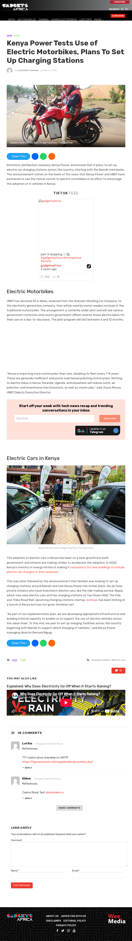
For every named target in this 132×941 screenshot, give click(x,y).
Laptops (86, 19)
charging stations (101, 660)
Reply (28, 768)
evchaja (91, 600)
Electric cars (119, 660)
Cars (9, 36)
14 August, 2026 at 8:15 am (47, 779)
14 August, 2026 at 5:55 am (49, 744)
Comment (16, 840)
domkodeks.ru (55, 792)
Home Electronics (64, 19)
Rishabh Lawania (28, 70)
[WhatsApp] (43, 156)
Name (15, 870)
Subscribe (119, 2)
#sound (46, 261)
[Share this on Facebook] (35, 156)
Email (76, 870)
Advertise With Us (73, 916)
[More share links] (51, 156)
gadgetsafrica (51, 265)
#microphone (72, 257)
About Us (52, 916)
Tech (17, 36)
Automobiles (27, 19)
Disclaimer (53, 920)
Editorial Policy (74, 920)
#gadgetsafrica (51, 257)
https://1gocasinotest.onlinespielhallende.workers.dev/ (57, 761)
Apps (11, 19)
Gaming (44, 19)
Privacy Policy (66, 925)
